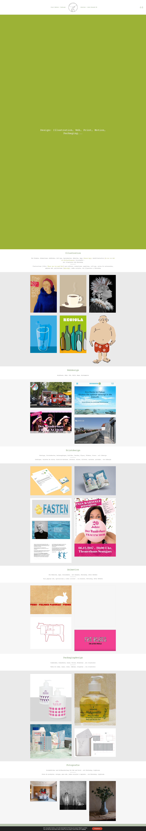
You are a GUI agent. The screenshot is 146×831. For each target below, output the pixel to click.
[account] (140, 7)
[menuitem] (52, 7)
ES (96, 7)
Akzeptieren (97, 828)
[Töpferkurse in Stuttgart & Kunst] (73, 7)
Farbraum (63, 7)
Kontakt (93, 7)
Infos (88, 7)
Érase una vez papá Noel (55, 266)
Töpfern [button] (56, 7)
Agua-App (66, 268)
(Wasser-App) (87, 258)
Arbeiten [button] (83, 7)
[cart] (142, 7)
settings (84, 829)
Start (52, 7)
